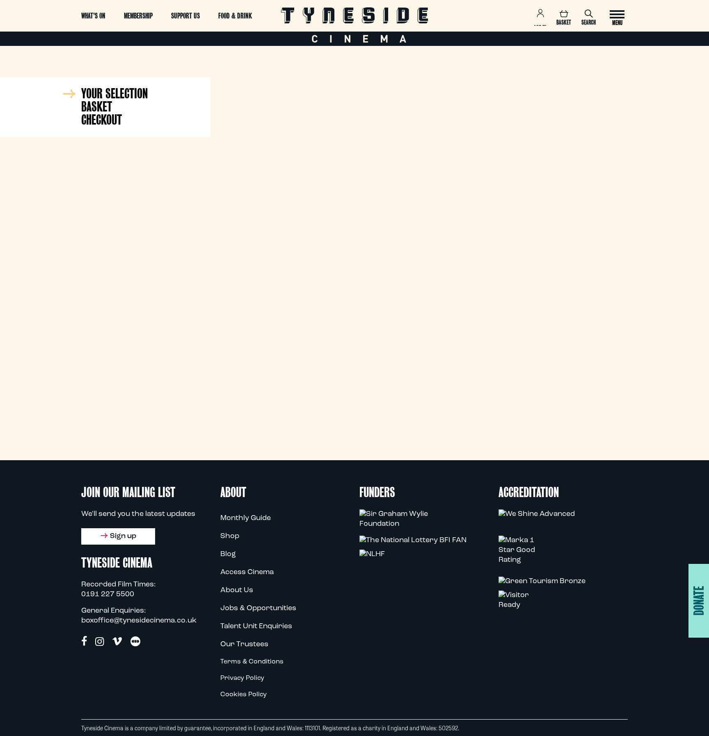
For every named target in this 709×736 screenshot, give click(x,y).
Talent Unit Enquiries (256, 626)
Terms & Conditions (252, 662)
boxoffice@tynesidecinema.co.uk (139, 621)
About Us (236, 590)
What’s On (93, 15)
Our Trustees (244, 644)
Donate (699, 601)
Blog (228, 554)
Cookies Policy (243, 694)
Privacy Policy (242, 678)
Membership (138, 15)
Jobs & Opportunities (258, 608)
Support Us (185, 15)
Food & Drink (235, 15)
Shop (229, 536)
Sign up (123, 536)
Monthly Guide (245, 518)
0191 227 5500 (107, 594)
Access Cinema (247, 572)
